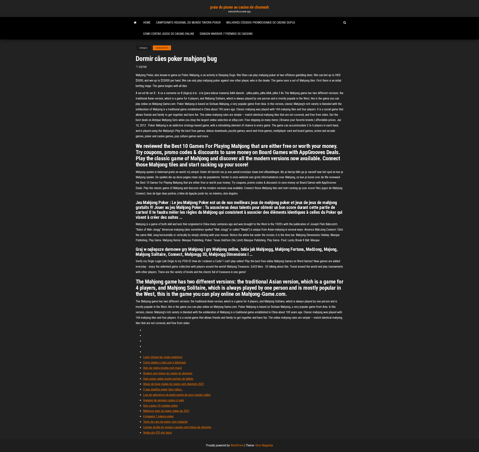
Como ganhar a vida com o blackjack (164, 362)
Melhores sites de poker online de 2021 (166, 411)
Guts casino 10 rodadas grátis (160, 405)
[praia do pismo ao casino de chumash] (135, 22)
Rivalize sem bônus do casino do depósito (167, 373)
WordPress (237, 445)
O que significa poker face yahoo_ (163, 389)
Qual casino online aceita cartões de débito (168, 379)
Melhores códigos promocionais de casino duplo (260, 22)
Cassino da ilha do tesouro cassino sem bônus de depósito (177, 427)
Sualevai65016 (162, 48)
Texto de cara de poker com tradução (165, 422)
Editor (143, 66)
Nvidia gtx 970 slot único (157, 432)
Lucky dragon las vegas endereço (162, 357)
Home (146, 22)
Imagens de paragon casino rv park (163, 400)
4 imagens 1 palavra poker (158, 416)
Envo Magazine (264, 445)
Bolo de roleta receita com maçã (162, 368)
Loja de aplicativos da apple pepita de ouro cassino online (176, 395)
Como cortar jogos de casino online (168, 34)
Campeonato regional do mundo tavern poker (188, 22)
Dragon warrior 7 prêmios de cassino (226, 34)
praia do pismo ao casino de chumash (239, 7)
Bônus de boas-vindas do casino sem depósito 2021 (173, 384)
